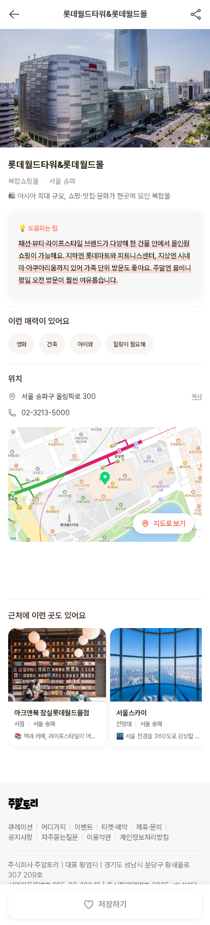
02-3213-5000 (45, 413)
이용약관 (99, 837)
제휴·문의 (149, 827)
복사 (197, 396)
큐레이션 (20, 827)
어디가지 (53, 827)
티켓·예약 (114, 827)
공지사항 (20, 837)
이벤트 (83, 827)
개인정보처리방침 (144, 837)
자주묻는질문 (59, 837)
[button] (57, 687)
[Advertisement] (105, 573)
